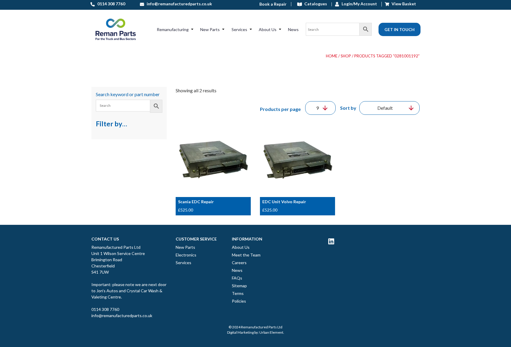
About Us (267, 29)
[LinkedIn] (331, 241)
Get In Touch (399, 29)
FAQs (237, 277)
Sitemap (239, 285)
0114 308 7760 (105, 309)
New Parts (210, 29)
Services (239, 29)
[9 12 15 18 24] (320, 108)
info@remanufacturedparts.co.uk (121, 315)
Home (331, 56)
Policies (239, 301)
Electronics (186, 254)
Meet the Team (246, 254)
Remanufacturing (173, 29)
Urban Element (271, 332)
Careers (239, 262)
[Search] (339, 29)
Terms (238, 293)
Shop (346, 56)
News (293, 29)
